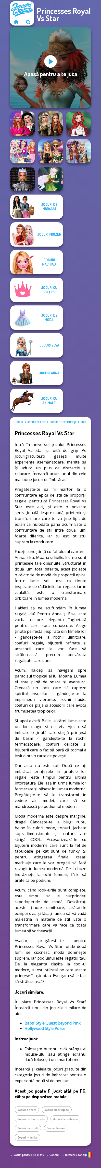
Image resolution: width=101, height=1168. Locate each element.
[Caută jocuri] (28, 22)
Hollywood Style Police (45, 1028)
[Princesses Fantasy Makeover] (78, 151)
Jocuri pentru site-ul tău (28, 1155)
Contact (54, 1155)
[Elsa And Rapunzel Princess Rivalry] (22, 151)
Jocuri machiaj (27, 1137)
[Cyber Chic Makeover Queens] (22, 179)
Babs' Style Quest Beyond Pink (53, 1023)
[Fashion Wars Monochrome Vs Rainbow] (22, 123)
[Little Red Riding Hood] (78, 123)
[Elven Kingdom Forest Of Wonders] (50, 123)
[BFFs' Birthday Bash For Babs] (50, 151)
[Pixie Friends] (50, 179)
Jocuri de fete (36, 422)
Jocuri (19, 422)
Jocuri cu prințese (56, 1110)
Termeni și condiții (76, 1155)
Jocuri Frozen (56, 1128)
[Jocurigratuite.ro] (16, 22)
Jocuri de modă (27, 1128)
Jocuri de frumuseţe (63, 422)
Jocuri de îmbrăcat (66, 1119)
